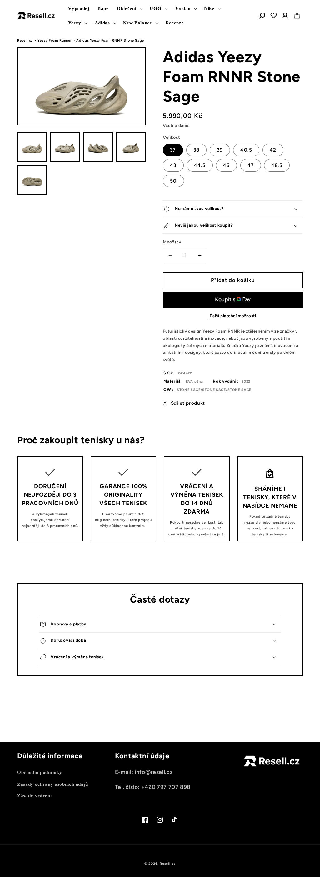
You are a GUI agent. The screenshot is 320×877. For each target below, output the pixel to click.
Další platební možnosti (233, 315)
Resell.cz (25, 40)
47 (251, 165)
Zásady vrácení (34, 795)
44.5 (200, 165)
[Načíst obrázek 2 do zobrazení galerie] (65, 147)
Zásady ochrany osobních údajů (52, 784)
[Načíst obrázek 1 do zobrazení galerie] (32, 147)
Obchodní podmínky (39, 772)
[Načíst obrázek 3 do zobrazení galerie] (98, 147)
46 (226, 165)
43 (173, 165)
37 (173, 150)
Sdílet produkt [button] (188, 403)
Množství (173, 242)
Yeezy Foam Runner (55, 40)
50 (173, 181)
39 (220, 150)
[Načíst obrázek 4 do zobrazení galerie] (131, 147)
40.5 (246, 150)
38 (196, 150)
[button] (129, 8)
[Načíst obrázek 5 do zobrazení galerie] (32, 180)
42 (273, 150)
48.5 (276, 165)
